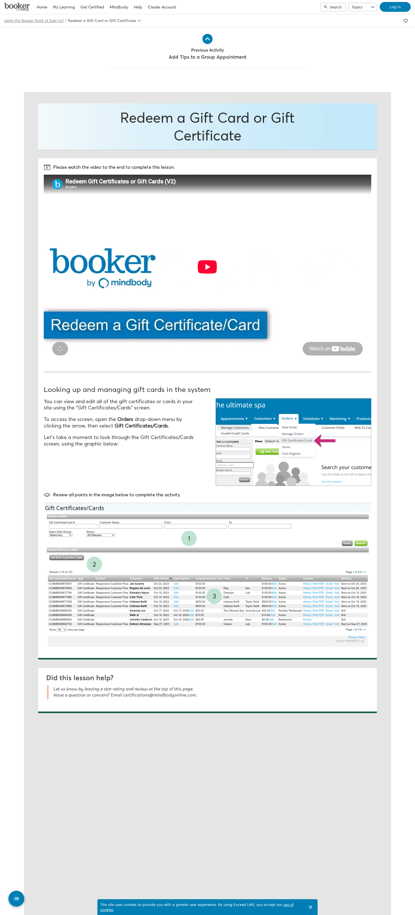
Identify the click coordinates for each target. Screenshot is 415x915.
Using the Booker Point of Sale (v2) (34, 20)
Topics (357, 7)
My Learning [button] (64, 7)
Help (138, 7)
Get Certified (92, 7)
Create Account (162, 7)
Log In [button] (395, 7)
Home (42, 7)
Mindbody (119, 7)
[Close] (310, 907)
